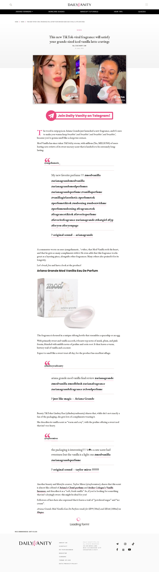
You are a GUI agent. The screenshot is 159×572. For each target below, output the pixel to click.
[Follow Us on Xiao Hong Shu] (123, 547)
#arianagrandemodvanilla (68, 178)
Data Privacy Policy (68, 561)
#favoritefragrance (63, 217)
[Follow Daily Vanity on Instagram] (125, 541)
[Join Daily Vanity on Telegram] (117, 541)
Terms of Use (65, 558)
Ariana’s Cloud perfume (72, 485)
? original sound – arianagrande (72, 232)
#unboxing (79, 201)
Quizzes (142, 11)
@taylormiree (51, 435)
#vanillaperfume (91, 189)
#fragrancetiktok (62, 212)
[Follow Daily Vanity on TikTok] (133, 541)
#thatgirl (101, 217)
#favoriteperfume (85, 212)
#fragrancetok (86, 206)
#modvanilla (93, 173)
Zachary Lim (80, 46)
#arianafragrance (94, 381)
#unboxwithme (96, 201)
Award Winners (23, 11)
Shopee (40, 509)
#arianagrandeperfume (66, 189)
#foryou (56, 223)
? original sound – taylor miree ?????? (75, 467)
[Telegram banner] (79, 115)
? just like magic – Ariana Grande (72, 396)
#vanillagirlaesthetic (64, 195)
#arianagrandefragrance (66, 387)
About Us (63, 540)
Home (16, 22)
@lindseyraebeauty (53, 363)
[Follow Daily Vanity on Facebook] (117, 547)
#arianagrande (85, 217)
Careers (62, 554)
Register (63, 551)
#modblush (75, 381)
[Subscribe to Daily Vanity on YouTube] (129, 547)
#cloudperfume (92, 387)
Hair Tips (118, 11)
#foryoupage (70, 223)
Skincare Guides (56, 11)
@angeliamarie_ (52, 160)
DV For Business (66, 547)
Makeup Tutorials (89, 11)
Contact (63, 544)
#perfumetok (86, 195)
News (22, 22)
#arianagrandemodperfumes (69, 184)
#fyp (110, 217)
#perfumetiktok (61, 201)
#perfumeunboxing (63, 206)
